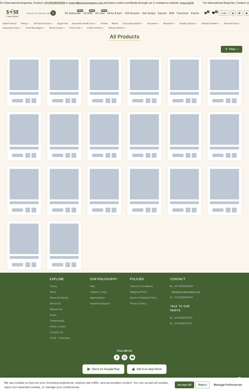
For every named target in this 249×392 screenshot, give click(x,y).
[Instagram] (124, 357)
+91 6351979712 (183, 323)
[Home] (12, 13)
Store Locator (58, 326)
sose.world (187, 2)
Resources (56, 309)
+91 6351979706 (183, 317)
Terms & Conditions (141, 286)
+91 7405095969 (183, 286)
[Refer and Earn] (233, 13)
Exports (162, 13)
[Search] (53, 13)
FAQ (92, 286)
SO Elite (87, 13)
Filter (233, 49)
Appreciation (97, 297)
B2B (171, 13)
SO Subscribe (73, 13)
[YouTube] (132, 357)
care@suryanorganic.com (185, 291)
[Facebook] (117, 357)
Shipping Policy (139, 291)
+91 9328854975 (183, 297)
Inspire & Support (100, 303)
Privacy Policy (138, 303)
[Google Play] (239, 13)
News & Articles (59, 297)
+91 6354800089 (55, 2)
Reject (202, 384)
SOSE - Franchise (60, 338)
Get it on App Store (149, 369)
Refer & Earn (114, 13)
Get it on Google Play (106, 369)
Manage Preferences (228, 384)
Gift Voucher (132, 13)
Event (53, 315)
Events (195, 13)
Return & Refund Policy (143, 297)
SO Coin (100, 13)
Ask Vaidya (148, 13)
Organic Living (98, 291)
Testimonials (57, 320)
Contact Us (56, 332)
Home (53, 286)
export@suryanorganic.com (86, 2)
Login (224, 13)
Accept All (184, 384)
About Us (55, 303)
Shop (53, 291)
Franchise (182, 13)
